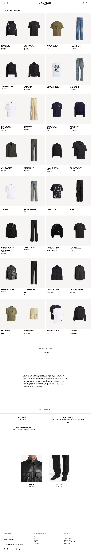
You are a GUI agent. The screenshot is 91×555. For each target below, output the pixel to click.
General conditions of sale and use (72, 542)
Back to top (46, 352)
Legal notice (67, 537)
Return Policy (67, 543)
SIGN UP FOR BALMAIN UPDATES (14, 544)
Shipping (36, 540)
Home (40, 409)
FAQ (35, 542)
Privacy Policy (67, 538)
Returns (36, 538)
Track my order (37, 537)
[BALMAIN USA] (45, 3)
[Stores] (83, 3)
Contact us (36, 543)
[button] (7, 3)
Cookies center (68, 540)
